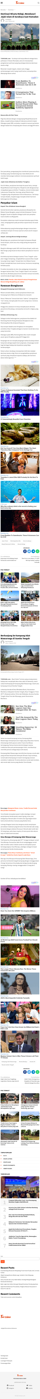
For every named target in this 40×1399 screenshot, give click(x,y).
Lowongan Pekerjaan (6, 1361)
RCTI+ (5, 1155)
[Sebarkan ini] (25, 551)
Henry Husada (7, 1168)
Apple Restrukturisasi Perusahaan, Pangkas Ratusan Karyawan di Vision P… (22, 1230)
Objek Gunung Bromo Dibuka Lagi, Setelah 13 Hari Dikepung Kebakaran (30, 585)
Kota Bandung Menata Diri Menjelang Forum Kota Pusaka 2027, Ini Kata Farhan (9, 585)
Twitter (30, 1385)
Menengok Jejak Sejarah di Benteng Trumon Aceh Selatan (9, 1143)
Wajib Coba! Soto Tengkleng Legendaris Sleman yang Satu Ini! (10, 1079)
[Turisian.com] (20, 2)
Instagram (11, 1388)
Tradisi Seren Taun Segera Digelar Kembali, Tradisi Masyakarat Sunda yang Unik (9, 1124)
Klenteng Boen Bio (15, 541)
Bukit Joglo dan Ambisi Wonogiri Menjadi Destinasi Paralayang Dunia (9, 604)
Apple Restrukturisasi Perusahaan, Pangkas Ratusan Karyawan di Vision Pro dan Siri (29, 605)
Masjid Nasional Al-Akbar (8, 544)
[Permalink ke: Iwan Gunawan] (2, 642)
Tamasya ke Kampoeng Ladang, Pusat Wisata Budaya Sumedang (30, 1143)
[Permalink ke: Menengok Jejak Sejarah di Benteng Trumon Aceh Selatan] (10, 1135)
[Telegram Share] (33, 551)
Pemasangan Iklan (6, 1363)
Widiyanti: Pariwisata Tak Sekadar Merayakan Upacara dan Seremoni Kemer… (23, 1222)
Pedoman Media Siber (19, 1378)
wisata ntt (32, 1061)
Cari (2, 1256)
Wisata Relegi (21, 544)
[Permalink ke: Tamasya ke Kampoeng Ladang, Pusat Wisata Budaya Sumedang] (30, 1135)
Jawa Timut (5, 541)
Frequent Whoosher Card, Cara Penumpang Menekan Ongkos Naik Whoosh (22, 1201)
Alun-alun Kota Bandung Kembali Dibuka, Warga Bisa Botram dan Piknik (22, 1215)
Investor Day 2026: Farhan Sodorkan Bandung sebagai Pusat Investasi (23, 1208)
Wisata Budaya (23, 1061)
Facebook (11, 1385)
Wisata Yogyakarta (9, 1165)
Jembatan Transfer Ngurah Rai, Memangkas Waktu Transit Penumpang (23, 1237)
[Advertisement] (20, 149)
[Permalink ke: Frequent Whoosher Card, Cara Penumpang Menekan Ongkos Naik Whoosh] (20, 1187)
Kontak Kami (4, 1358)
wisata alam (7, 1162)
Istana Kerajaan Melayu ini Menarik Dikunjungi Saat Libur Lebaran (30, 1124)
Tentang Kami (4, 1356)
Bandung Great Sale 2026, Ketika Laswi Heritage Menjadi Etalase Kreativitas (9, 624)
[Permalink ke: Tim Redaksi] (2, 20)
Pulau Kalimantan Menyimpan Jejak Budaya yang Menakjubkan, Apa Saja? (10, 1106)
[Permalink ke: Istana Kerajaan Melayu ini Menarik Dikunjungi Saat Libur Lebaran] (30, 1116)
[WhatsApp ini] (37, 551)
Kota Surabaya (27, 541)
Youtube (30, 1388)
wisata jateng (7, 1159)
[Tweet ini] (29, 551)
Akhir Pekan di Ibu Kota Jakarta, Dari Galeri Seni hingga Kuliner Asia (28, 624)
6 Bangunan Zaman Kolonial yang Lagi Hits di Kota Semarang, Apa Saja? (29, 1106)
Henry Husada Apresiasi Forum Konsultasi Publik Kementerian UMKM (22, 1244)
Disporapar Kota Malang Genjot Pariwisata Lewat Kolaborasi (9, 558)
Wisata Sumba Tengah (8, 1065)
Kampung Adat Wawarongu (9, 1061)
